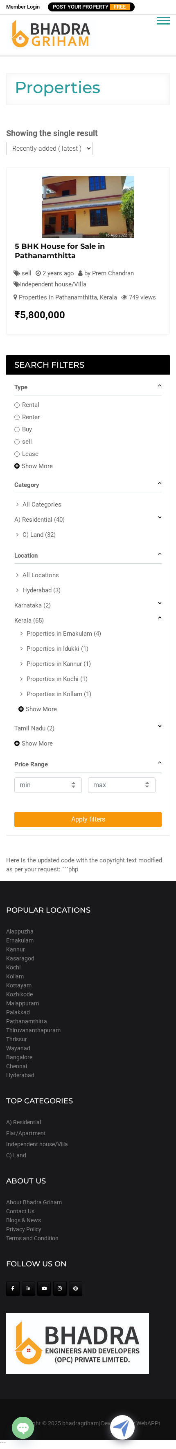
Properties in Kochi (57, 679)
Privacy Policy (23, 1229)
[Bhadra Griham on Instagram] (60, 1289)
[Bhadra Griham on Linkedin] (28, 1289)
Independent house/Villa (53, 284)
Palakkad (18, 1012)
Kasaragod (20, 958)
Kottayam (19, 985)
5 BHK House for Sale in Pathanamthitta (60, 251)
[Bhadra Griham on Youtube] (44, 1289)
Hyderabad (42, 590)
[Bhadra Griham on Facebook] (13, 1289)
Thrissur (16, 1039)
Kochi (13, 967)
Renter (31, 417)
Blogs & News (23, 1220)
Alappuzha (20, 931)
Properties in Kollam (59, 694)
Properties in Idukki (57, 648)
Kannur (15, 949)
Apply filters (88, 819)
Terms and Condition (32, 1238)
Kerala (108, 297)
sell (27, 441)
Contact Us (20, 1211)
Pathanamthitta (26, 1021)
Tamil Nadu (34, 728)
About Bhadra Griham (34, 1202)
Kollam (15, 976)
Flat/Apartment (26, 1133)
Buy (27, 429)
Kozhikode (19, 994)
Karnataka (32, 605)
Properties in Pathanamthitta (58, 297)
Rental (30, 405)
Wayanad (18, 1048)
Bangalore (19, 1057)
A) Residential (39, 519)
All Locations (41, 575)
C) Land (39, 534)
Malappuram (22, 1003)
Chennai (16, 1066)
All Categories (42, 504)
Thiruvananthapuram (33, 1030)
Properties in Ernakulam (64, 633)
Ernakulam (20, 940)
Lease (30, 454)
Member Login (23, 7)
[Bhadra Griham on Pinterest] (75, 1289)
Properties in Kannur (59, 664)
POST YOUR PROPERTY (89, 7)
